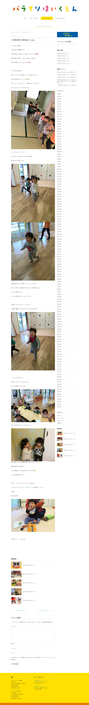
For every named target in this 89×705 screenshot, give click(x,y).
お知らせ (59, 415)
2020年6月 (59, 279)
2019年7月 (59, 306)
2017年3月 (59, 376)
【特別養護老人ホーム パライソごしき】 (42, 680)
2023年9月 (59, 181)
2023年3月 (59, 196)
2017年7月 (59, 366)
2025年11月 (59, 116)
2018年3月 (59, 346)
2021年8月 (59, 244)
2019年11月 (59, 296)
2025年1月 (59, 141)
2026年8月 (59, 94)
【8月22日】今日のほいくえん (29, 591)
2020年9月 (59, 271)
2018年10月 (59, 329)
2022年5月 (59, 221)
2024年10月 (59, 149)
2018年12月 (59, 324)
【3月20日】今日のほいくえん (21, 610)
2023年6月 (59, 189)
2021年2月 (59, 259)
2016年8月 (59, 394)
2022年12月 (59, 204)
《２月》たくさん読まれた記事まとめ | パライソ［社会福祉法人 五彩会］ (67, 81)
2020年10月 (59, 269)
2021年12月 (59, 234)
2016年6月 (59, 399)
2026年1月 (59, 111)
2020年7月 (59, 276)
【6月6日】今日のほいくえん (63, 77)
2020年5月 (59, 281)
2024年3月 (59, 166)
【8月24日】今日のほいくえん (29, 582)
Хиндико (72, 74)
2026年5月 (59, 101)
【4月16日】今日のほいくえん (63, 72)
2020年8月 (59, 274)
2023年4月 (59, 194)
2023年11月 (59, 176)
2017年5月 (59, 371)
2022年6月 (59, 219)
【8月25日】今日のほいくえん (29, 574)
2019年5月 (59, 311)
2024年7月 (59, 156)
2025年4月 (59, 134)
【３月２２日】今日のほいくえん (44, 610)
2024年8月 (59, 154)
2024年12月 (59, 144)
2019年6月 (59, 309)
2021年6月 (59, 249)
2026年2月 (59, 109)
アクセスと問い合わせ (60, 18)
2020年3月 (59, 286)
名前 (13, 643)
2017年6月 (59, 369)
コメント (14, 626)
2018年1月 (59, 351)
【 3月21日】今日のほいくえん (26, 32)
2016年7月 (59, 396)
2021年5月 (59, 251)
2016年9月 (59, 391)
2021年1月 (59, 261)
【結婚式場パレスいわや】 (39, 686)
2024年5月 (59, 161)
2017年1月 (59, 381)
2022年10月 (59, 209)
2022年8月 (59, 214)
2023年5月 (59, 191)
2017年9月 (59, 361)
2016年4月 (59, 404)
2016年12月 (59, 384)
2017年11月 (59, 356)
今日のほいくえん (49, 26)
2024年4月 (59, 164)
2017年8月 (59, 364)
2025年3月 (59, 136)
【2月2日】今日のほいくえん (63, 79)
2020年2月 (59, 289)
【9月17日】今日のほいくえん (63, 74)
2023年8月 (59, 184)
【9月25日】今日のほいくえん (63, 85)
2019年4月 (59, 314)
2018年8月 (59, 334)
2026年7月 (59, 96)
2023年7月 (59, 186)
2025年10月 (59, 119)
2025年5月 (59, 131)
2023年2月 (59, 199)
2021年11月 (59, 236)
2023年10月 (59, 179)
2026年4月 (59, 104)
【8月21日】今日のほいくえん (29, 600)
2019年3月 (59, 316)
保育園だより (59, 423)
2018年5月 (59, 341)
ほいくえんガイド (34, 18)
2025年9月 (59, 121)
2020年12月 (59, 264)
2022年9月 (59, 211)
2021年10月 (59, 239)
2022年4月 (59, 224)
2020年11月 (59, 266)
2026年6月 (59, 99)
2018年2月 (59, 349)
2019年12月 (59, 294)
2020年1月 (59, 291)
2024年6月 (59, 159)
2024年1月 (59, 171)
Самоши (72, 77)
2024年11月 (59, 146)
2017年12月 (59, 354)
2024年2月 (59, 169)
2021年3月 (59, 256)
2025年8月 (59, 124)
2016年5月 (59, 401)
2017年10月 (59, 359)
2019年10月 (59, 299)
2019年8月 (59, 304)
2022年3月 (59, 226)
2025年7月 (59, 126)
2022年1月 (59, 231)
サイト (12, 653)
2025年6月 (59, 129)
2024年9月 (59, 151)
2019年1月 (59, 321)
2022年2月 (59, 229)
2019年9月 (59, 301)
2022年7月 (59, 216)
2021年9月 (59, 241)
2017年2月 (59, 379)
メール (13, 648)
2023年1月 (59, 201)
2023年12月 (59, 174)
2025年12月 (59, 114)
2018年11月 (59, 326)
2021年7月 (59, 246)
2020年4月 (59, 284)
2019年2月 (59, 319)
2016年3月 (59, 406)
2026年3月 (59, 106)
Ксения (73, 85)
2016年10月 (59, 389)
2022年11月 (59, 206)
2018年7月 (59, 336)
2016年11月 (59, 386)
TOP (25, 18)
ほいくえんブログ (47, 18)
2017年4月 (59, 374)
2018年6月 (59, 339)
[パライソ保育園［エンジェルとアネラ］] (44, 5)
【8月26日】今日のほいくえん (29, 565)
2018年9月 (59, 331)
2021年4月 (59, 254)
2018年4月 (59, 344)
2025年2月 (59, 139)
